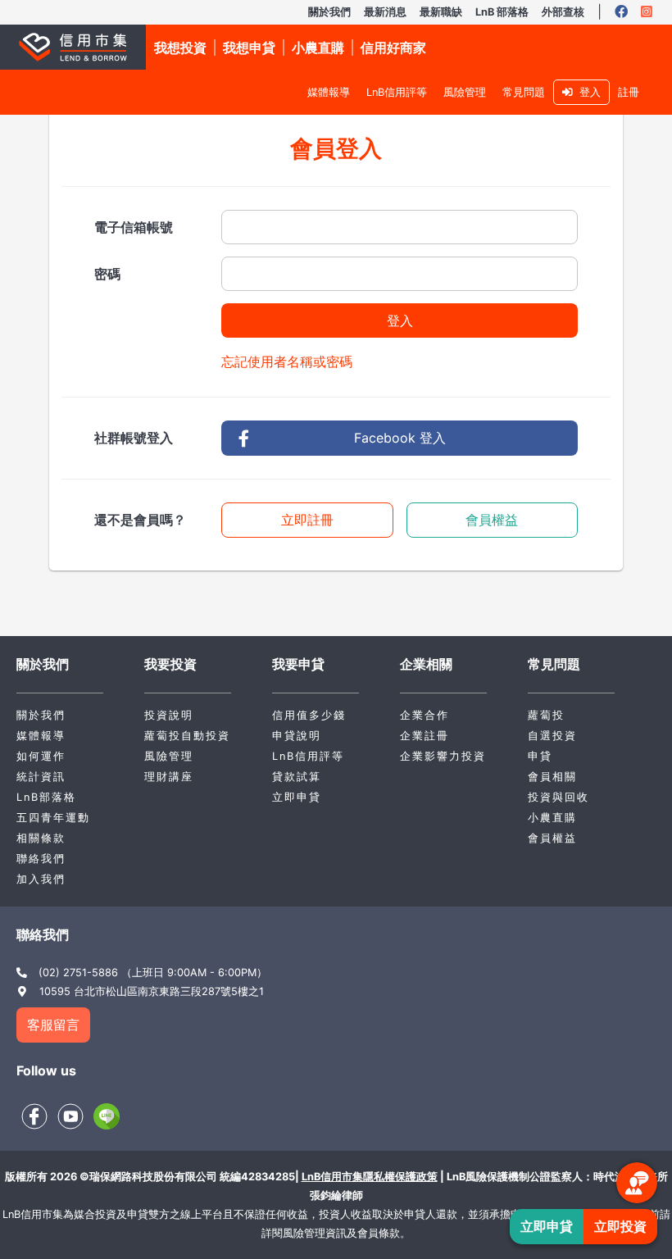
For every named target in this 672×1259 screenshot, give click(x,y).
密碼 (107, 274)
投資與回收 (558, 797)
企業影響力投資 (443, 756)
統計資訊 (41, 776)
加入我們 (41, 879)
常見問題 (523, 92)
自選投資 (552, 735)
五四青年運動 (53, 817)
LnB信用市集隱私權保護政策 (370, 1176)
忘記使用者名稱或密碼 (286, 361)
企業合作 (424, 715)
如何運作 (41, 756)
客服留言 (53, 1024)
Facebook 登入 (400, 438)
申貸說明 (296, 735)
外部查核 (563, 12)
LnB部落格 (46, 797)
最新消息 (385, 12)
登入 (587, 92)
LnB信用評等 (396, 92)
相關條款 (41, 838)
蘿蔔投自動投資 (187, 735)
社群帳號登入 (133, 438)
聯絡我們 (41, 858)
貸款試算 (296, 776)
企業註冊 (424, 735)
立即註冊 (307, 519)
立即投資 (620, 1226)
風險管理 (464, 92)
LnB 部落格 (502, 12)
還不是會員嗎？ (140, 519)
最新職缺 (441, 12)
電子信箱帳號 (133, 227)
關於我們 (329, 12)
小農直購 (552, 817)
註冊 (628, 92)
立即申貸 (296, 797)
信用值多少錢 (309, 715)
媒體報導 (328, 92)
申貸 (540, 756)
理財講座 (168, 776)
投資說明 (168, 715)
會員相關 (552, 776)
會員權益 (491, 519)
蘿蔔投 (546, 715)
